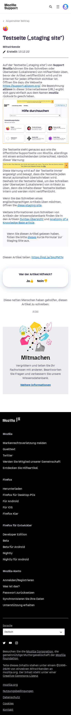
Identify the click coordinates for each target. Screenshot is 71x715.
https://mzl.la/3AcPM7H (47, 257)
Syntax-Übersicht (31, 219)
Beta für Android (14, 547)
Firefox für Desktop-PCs (19, 495)
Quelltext (9, 449)
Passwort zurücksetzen (18, 592)
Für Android (11, 501)
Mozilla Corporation (39, 651)
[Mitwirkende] (35, 29)
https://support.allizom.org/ (21, 85)
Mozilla (11, 420)
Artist (35, 311)
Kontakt (8, 709)
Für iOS (8, 507)
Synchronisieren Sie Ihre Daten (23, 599)
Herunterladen (12, 488)
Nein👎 (42, 281)
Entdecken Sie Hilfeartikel (20, 468)
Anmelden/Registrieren (18, 580)
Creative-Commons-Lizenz (20, 675)
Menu (58, 7)
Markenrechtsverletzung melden (25, 443)
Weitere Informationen (35, 385)
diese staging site (29, 205)
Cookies (8, 703)
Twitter (8, 455)
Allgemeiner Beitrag (17, 21)
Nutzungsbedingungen (18, 691)
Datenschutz (11, 697)
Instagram (16, 643)
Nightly (8, 553)
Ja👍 (30, 281)
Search (50, 7)
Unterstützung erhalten (19, 605)
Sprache (7, 625)
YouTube (10, 643)
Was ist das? (11, 586)
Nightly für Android (16, 559)
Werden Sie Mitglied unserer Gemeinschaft (31, 461)
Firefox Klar (10, 513)
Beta (6, 540)
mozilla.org (10, 684)
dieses (32, 237)
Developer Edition (15, 534)
